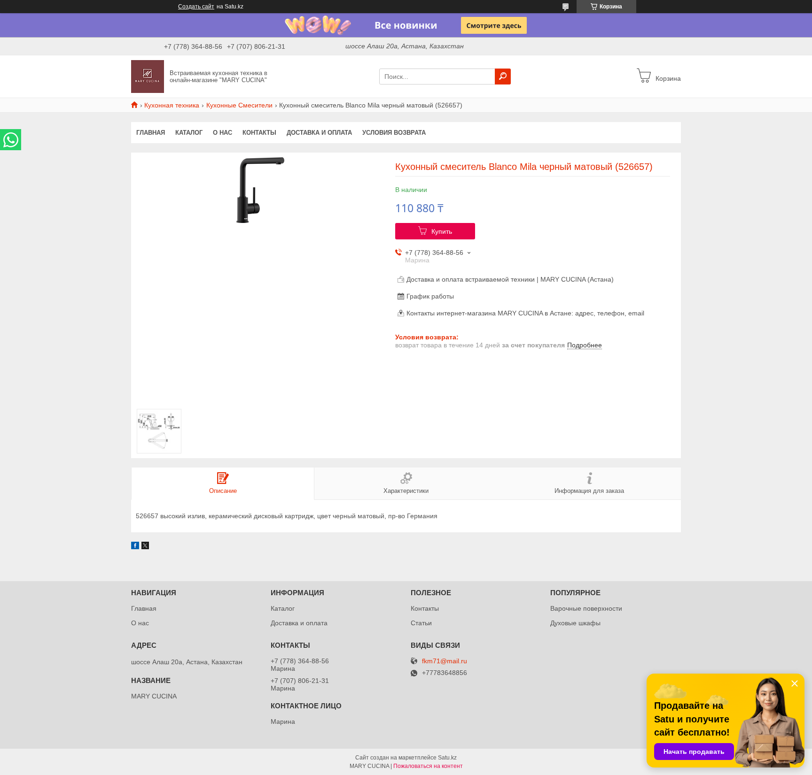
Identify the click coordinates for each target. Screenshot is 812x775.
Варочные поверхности (586, 608)
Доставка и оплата (319, 132)
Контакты (259, 132)
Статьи (421, 623)
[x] (145, 547)
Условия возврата (394, 132)
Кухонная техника (171, 105)
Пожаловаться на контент (428, 766)
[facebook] (135, 547)
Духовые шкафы (575, 623)
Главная (150, 132)
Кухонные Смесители (239, 105)
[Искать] (503, 76)
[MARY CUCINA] (147, 76)
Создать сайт (196, 6)
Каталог (189, 132)
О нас (222, 132)
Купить (441, 231)
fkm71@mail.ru (444, 661)
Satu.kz (447, 757)
